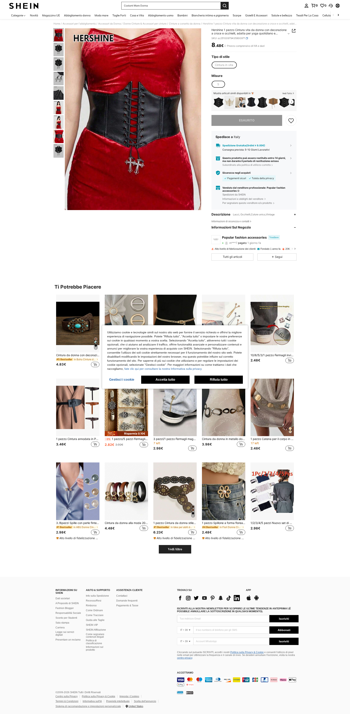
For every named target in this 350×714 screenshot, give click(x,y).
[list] (209, 598)
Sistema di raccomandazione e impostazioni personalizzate (88, 706)
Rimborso (91, 605)
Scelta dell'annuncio (145, 701)
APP (248, 590)
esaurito (247, 120)
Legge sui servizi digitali (64, 633)
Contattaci (121, 595)
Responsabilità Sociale (68, 613)
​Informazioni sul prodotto (94, 648)
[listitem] (218, 102)
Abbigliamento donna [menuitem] (77, 15)
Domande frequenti (127, 600)
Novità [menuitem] (34, 15)
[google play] (256, 599)
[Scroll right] (338, 15)
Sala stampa (62, 622)
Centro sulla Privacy (66, 696)
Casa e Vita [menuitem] (137, 15)
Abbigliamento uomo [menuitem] (160, 15)
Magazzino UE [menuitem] (51, 15)
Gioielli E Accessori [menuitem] (256, 15)
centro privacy (184, 658)
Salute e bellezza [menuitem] (281, 15)
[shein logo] (23, 5)
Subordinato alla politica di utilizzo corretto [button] (246, 164)
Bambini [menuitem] (182, 15)
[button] (330, 5)
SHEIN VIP (92, 625)
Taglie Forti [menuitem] (119, 15)
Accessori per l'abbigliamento (79, 23)
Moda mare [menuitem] (101, 15)
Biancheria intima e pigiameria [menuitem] (210, 15)
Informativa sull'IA (92, 701)
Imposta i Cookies (129, 696)
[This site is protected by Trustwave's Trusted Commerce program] (180, 692)
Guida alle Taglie (95, 620)
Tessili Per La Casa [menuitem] (307, 15)
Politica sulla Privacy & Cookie (247, 652)
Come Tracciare (95, 615)
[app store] (249, 599)
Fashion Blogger (64, 608)
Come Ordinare (94, 610)
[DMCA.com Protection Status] (189, 692)
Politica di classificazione (94, 642)
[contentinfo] (238, 682)
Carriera (60, 627)
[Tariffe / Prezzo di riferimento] (225, 46)
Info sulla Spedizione (97, 595)
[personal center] (306, 5)
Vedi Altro (175, 549)
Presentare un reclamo (68, 639)
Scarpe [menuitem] (237, 15)
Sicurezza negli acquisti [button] (236, 172)
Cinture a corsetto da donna (184, 23)
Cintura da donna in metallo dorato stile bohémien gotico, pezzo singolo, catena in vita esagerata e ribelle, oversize (223, 439)
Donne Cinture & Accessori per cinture (144, 23)
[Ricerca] (225, 6)
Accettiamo (185, 673)
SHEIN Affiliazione (96, 629)
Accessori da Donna (109, 23)
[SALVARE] (291, 120)
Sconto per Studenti (66, 617)
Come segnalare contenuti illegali (95, 636)
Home (56, 23)
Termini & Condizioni (66, 701)
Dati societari (62, 598)
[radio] (224, 65)
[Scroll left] (333, 15)
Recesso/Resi (93, 600)
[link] (314, 5)
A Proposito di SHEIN (67, 603)
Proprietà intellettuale (118, 701)
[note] (126, 433)
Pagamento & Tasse (127, 605)
